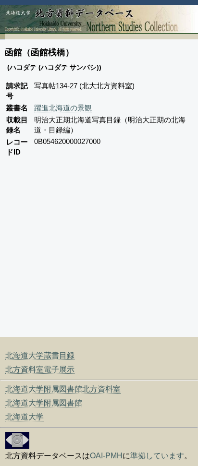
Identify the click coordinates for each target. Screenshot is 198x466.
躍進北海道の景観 (63, 108)
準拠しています (157, 456)
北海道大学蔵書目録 (39, 355)
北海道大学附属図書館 (43, 403)
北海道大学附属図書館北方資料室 (63, 389)
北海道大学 (24, 417)
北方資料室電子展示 (39, 369)
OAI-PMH (106, 456)
